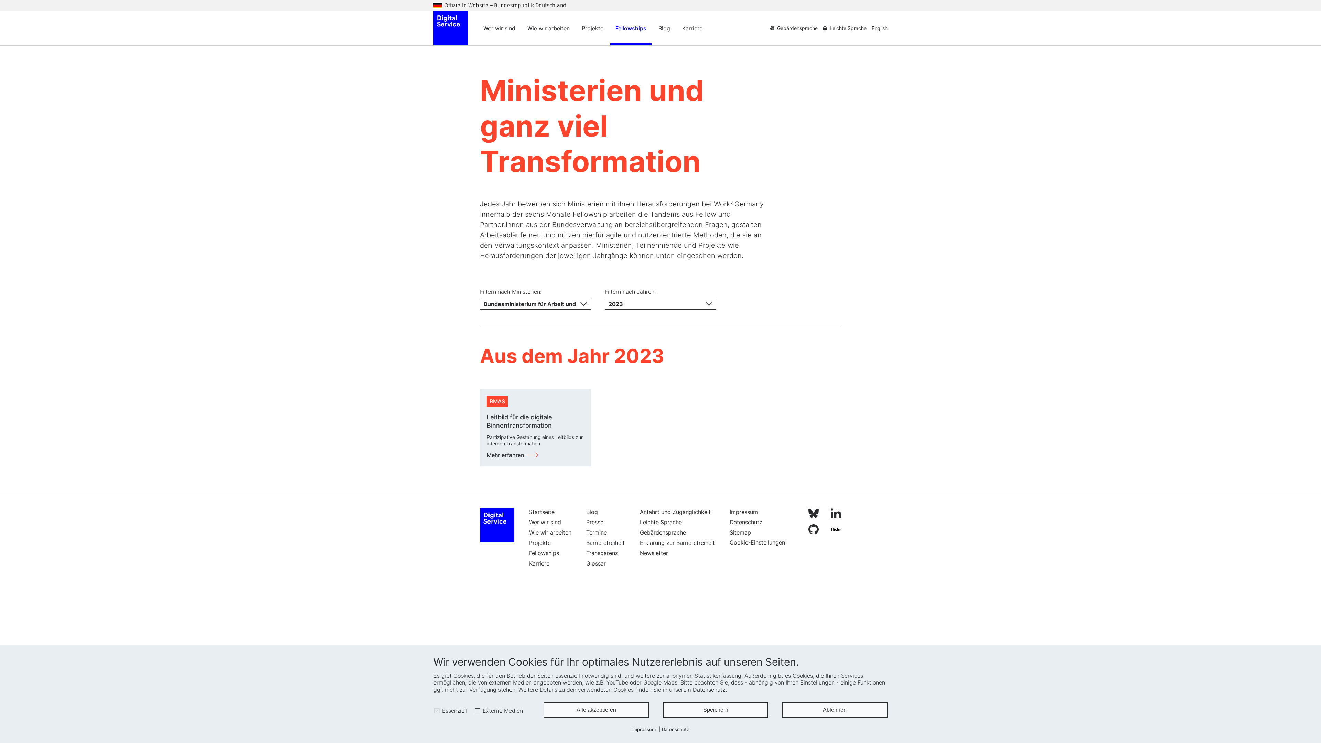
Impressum (644, 729)
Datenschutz (709, 689)
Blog (664, 28)
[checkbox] (436, 710)
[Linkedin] (836, 514)
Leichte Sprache (848, 28)
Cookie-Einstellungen (757, 542)
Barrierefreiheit (605, 542)
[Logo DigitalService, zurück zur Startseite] (450, 28)
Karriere (692, 28)
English (880, 28)
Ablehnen (835, 710)
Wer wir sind (499, 28)
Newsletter (654, 553)
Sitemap (740, 532)
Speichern (715, 710)
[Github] (813, 530)
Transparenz (602, 553)
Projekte (592, 28)
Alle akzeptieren (596, 710)
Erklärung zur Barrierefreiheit (677, 542)
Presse (594, 522)
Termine (596, 532)
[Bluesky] (813, 514)
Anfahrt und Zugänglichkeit (675, 511)
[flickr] (836, 530)
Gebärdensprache (797, 28)
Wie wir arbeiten (548, 28)
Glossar (596, 563)
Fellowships (630, 28)
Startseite (542, 511)
